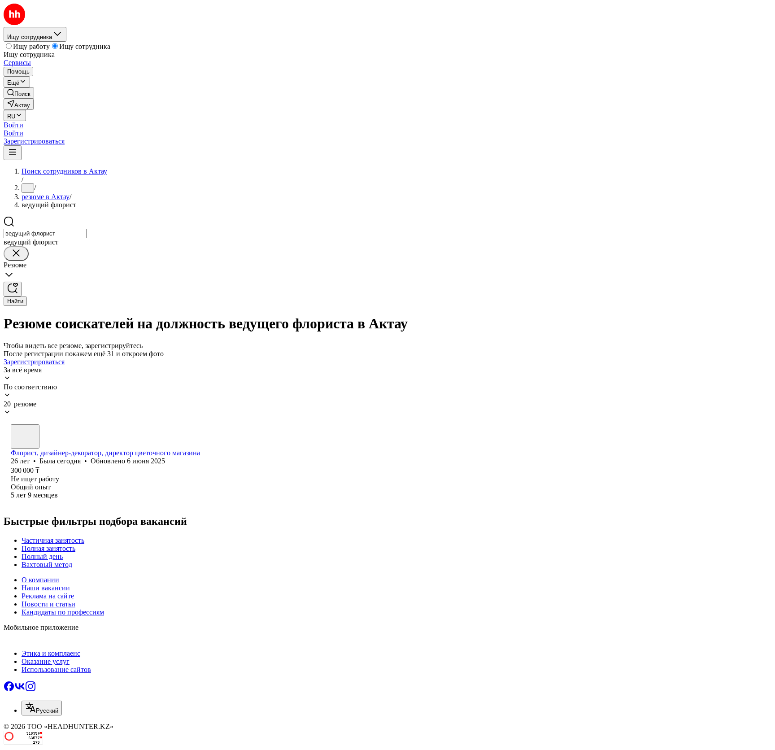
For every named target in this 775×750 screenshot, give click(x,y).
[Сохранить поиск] (13, 289)
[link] (19, 93)
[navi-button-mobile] (13, 152)
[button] (13, 125)
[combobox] (45, 233)
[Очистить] (16, 253)
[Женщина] (25, 436)
